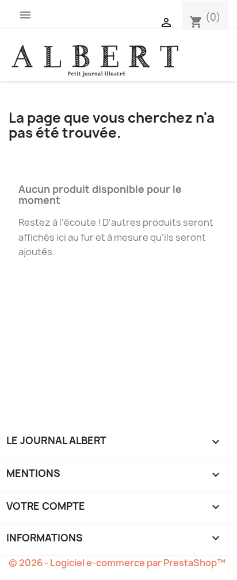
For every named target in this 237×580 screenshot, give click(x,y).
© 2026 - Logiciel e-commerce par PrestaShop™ (117, 562)
